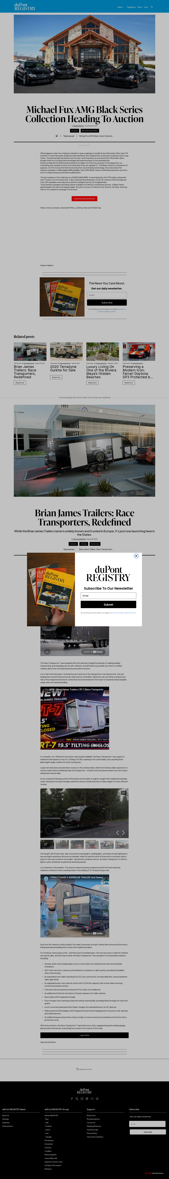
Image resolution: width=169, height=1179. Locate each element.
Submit (108, 604)
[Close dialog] (136, 556)
